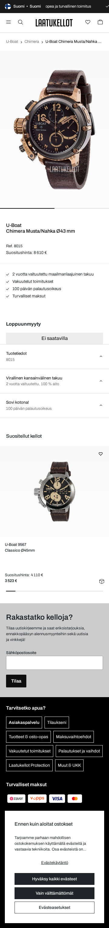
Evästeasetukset (54, 907)
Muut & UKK (69, 765)
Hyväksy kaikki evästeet (54, 879)
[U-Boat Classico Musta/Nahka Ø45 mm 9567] (54, 491)
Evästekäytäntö (54, 863)
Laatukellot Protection (29, 765)
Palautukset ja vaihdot (79, 751)
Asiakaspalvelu (24, 722)
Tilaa (16, 681)
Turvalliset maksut (28, 296)
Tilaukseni (56, 722)
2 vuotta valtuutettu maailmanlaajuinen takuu (53, 274)
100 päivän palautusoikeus (36, 288)
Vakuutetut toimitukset (32, 281)
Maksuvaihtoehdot (73, 737)
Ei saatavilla (54, 338)
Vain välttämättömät (54, 893)
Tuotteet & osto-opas (28, 737)
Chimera (32, 41)
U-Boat (12, 41)
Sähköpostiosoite (21, 653)
